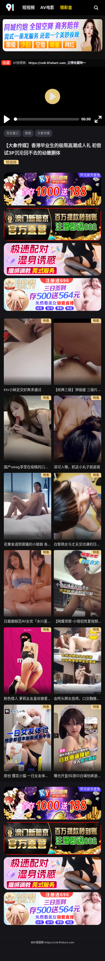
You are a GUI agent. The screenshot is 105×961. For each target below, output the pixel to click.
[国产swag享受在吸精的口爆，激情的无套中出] (27, 429)
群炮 (28, 133)
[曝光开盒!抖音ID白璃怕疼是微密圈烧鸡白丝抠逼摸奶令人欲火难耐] (77, 738)
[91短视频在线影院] (10, 7)
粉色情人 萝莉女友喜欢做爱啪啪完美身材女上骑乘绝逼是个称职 (27, 698)
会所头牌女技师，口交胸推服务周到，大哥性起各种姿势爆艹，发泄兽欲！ (77, 698)
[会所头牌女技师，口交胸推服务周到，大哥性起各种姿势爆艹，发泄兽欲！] (77, 660)
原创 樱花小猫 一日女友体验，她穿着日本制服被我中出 (27, 775)
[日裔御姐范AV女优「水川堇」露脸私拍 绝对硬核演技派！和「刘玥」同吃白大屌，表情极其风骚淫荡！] (27, 583)
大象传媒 (43, 133)
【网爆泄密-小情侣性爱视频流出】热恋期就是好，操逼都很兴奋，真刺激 (77, 621)
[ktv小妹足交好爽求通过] (27, 352)
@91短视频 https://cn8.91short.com (52, 942)
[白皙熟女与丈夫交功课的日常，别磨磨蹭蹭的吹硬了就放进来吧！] (77, 506)
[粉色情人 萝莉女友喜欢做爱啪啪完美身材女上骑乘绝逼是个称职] (27, 660)
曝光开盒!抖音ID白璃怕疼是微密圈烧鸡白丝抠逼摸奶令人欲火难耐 (77, 775)
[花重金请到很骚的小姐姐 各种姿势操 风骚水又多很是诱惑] (27, 506)
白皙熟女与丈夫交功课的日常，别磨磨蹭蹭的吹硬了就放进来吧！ (77, 544)
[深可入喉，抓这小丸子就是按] (77, 429)
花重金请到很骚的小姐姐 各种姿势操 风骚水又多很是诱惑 (27, 544)
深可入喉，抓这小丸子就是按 (77, 467)
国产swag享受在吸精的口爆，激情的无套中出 (27, 467)
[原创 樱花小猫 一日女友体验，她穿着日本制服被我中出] (27, 738)
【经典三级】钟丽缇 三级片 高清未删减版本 (77, 389)
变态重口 (12, 133)
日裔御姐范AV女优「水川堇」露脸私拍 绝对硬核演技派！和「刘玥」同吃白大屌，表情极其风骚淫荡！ (27, 621)
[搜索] (96, 7)
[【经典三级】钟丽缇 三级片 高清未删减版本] (77, 352)
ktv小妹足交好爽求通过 (22, 389)
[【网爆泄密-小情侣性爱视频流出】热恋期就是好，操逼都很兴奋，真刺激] (77, 583)
